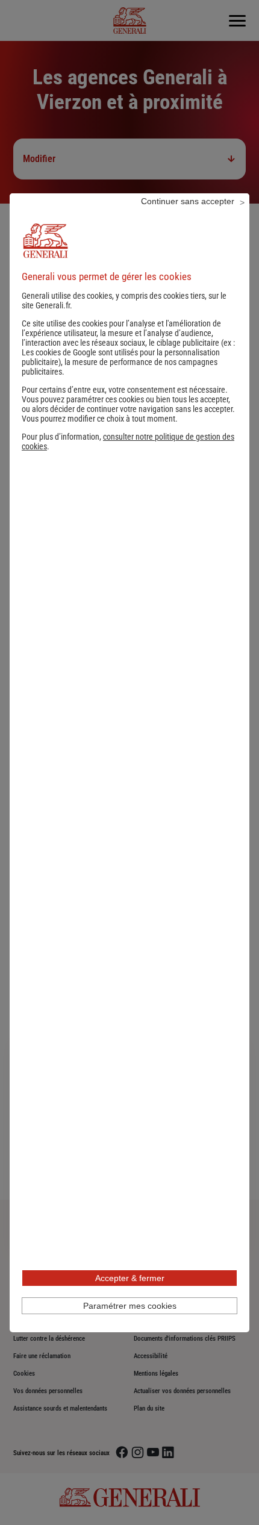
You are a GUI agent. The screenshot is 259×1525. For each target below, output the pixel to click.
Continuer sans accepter (187, 201)
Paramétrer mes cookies (129, 1306)
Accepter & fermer (129, 1278)
